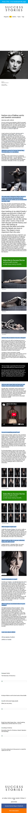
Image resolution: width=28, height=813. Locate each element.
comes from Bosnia (10, 140)
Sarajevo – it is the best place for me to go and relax (14, 582)
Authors (14, 16)
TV (10, 16)
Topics (19, 16)
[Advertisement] (14, 33)
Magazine (6, 16)
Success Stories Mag (18, 150)
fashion (10, 798)
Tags (23, 16)
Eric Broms (4, 289)
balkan (5, 798)
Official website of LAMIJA (8, 637)
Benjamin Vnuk (4, 85)
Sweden (17, 798)
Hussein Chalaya (11, 529)
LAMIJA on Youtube (6, 639)
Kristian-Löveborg (5, 488)
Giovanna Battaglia (11, 127)
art (2, 798)
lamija (13, 798)
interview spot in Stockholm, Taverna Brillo (13, 134)
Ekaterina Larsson (5, 82)
